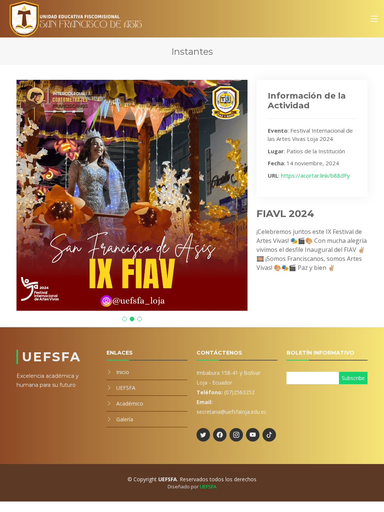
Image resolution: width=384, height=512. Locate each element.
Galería (124, 419)
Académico (129, 403)
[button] (124, 319)
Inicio (122, 372)
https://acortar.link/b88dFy (315, 175)
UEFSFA (125, 387)
